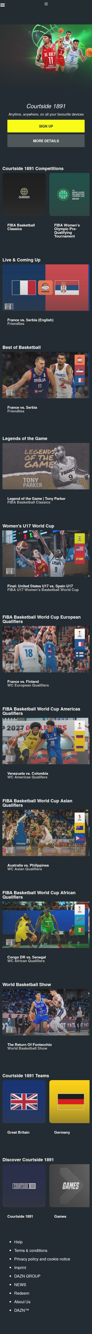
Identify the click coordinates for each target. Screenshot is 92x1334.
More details (46, 140)
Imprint (20, 1267)
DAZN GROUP (27, 1276)
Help (18, 1242)
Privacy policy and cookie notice (42, 1259)
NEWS (20, 1284)
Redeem (21, 1293)
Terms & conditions (30, 1250)
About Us (22, 1301)
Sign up (46, 126)
